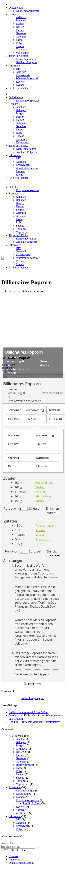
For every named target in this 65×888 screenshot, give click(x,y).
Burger (20, 745)
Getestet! (21, 822)
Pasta (19, 767)
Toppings (21, 780)
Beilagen (21, 742)
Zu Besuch (22, 813)
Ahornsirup (43, 496)
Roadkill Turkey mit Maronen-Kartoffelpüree (34, 721)
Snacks (20, 777)
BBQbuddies (23, 793)
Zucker (40, 487)
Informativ (15, 816)
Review (20, 806)
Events (20, 796)
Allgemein (15, 787)
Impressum (15, 859)
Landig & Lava (32, 803)
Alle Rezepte (16, 735)
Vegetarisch (22, 784)
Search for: (7, 843)
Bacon (39, 501)
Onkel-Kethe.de (10, 291)
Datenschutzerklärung (21, 862)
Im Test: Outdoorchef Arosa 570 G (28, 712)
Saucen (20, 774)
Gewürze (21, 761)
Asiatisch (21, 739)
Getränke (21, 758)
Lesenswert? (23, 825)
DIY (18, 819)
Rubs (19, 771)
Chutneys (21, 748)
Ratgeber (21, 829)
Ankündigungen (25, 790)
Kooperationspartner (27, 800)
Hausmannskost (25, 764)
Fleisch (20, 755)
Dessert (20, 751)
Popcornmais (44, 483)
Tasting (20, 809)
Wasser (40, 492)
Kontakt (13, 856)
